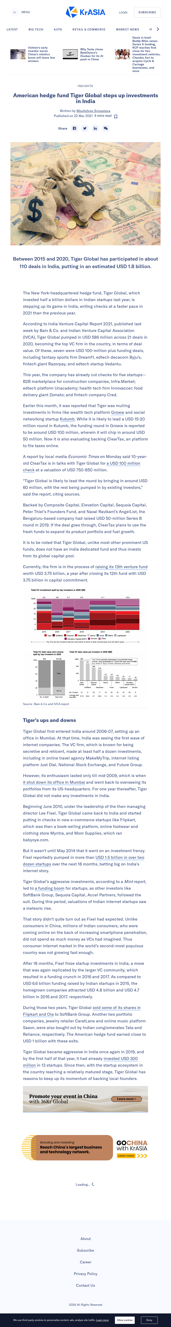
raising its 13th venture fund (121, 566)
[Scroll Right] (160, 29)
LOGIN (123, 12)
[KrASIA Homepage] (85, 12)
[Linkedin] (95, 128)
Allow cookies (125, 1320)
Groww (117, 412)
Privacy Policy (85, 1273)
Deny (149, 1320)
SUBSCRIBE (147, 12)
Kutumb (67, 418)
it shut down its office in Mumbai (54, 782)
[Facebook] (74, 128)
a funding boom (49, 888)
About (85, 1238)
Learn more (102, 1320)
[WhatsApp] (105, 128)
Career (85, 1262)
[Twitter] (85, 128)
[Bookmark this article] (115, 116)
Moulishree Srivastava (93, 111)
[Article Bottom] (85, 1099)
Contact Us (85, 1285)
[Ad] (85, 1147)
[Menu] (14, 12)
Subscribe (85, 1250)
